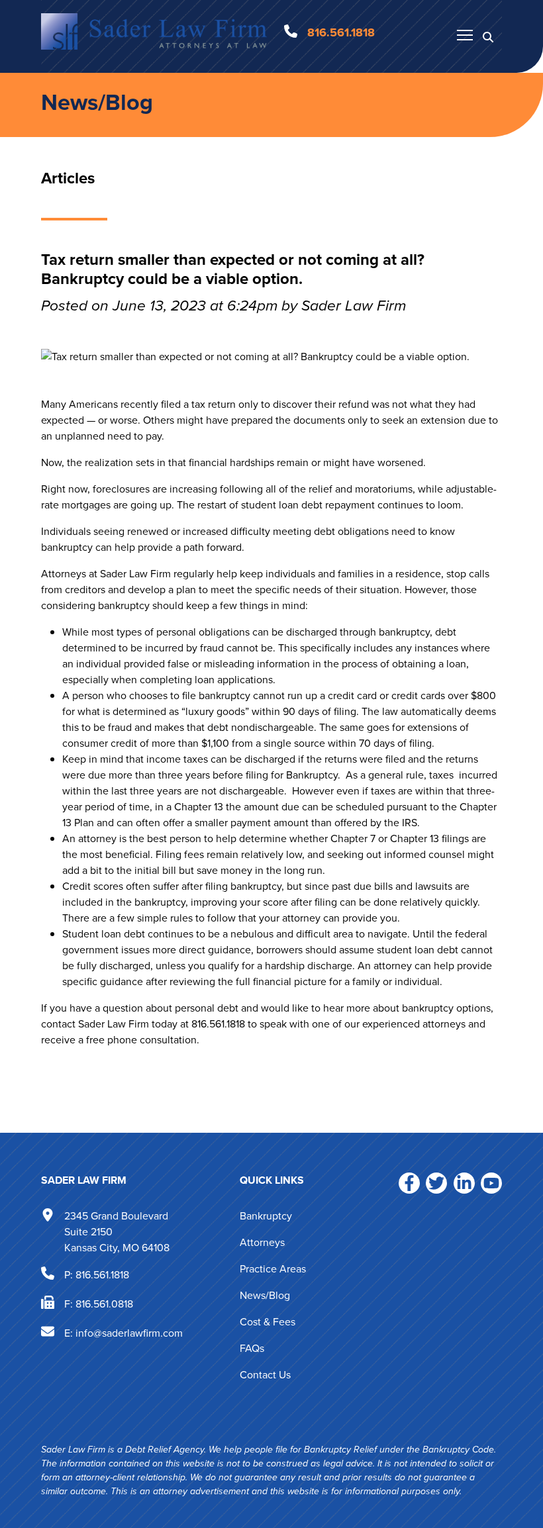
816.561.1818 (102, 1274)
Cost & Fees (267, 1321)
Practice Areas (273, 1268)
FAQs (252, 1348)
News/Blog (97, 102)
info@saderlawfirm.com (129, 1333)
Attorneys (262, 1242)
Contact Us (265, 1374)
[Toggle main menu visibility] (465, 34)
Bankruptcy (266, 1215)
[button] (488, 36)
